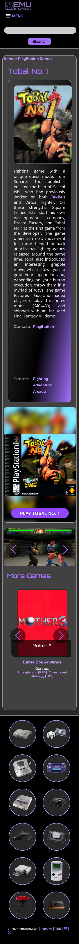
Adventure (42, 385)
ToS (58, 929)
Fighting (40, 379)
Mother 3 (42, 646)
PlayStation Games (35, 58)
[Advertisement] (39, 353)
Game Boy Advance (42, 662)
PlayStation (43, 326)
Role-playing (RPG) (32, 672)
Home (9, 58)
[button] (13, 549)
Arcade (39, 391)
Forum (46, 929)
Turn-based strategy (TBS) (49, 674)
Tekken (58, 196)
